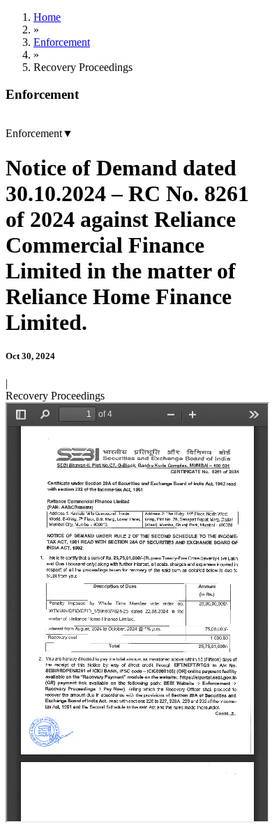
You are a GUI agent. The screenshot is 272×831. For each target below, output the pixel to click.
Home (47, 17)
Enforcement (61, 42)
